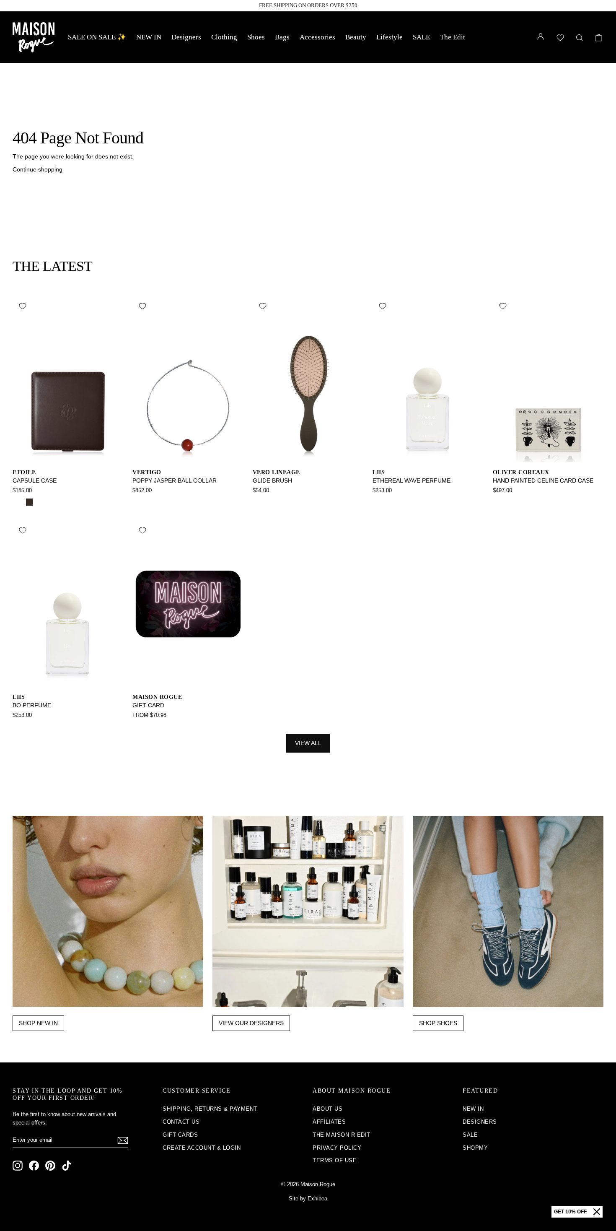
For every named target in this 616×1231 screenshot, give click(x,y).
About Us (327, 1109)
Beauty (355, 37)
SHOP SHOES (438, 1023)
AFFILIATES (329, 1122)
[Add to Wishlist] (23, 306)
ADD (68, 453)
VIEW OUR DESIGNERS (251, 1023)
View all (308, 743)
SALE (421, 37)
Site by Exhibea (308, 1198)
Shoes (256, 37)
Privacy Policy (337, 1148)
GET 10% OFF (570, 1212)
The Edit (452, 37)
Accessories (317, 37)
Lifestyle (389, 37)
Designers (186, 37)
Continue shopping (37, 169)
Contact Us (181, 1122)
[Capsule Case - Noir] (18, 502)
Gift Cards (180, 1135)
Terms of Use (335, 1160)
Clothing (224, 37)
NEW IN (148, 37)
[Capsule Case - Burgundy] (41, 502)
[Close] (596, 1211)
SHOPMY (475, 1148)
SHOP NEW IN (38, 1023)
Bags (282, 37)
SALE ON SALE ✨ (97, 37)
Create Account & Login (202, 1148)
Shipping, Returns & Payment (210, 1109)
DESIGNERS (480, 1122)
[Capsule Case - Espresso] (30, 502)
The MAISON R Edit (341, 1135)
